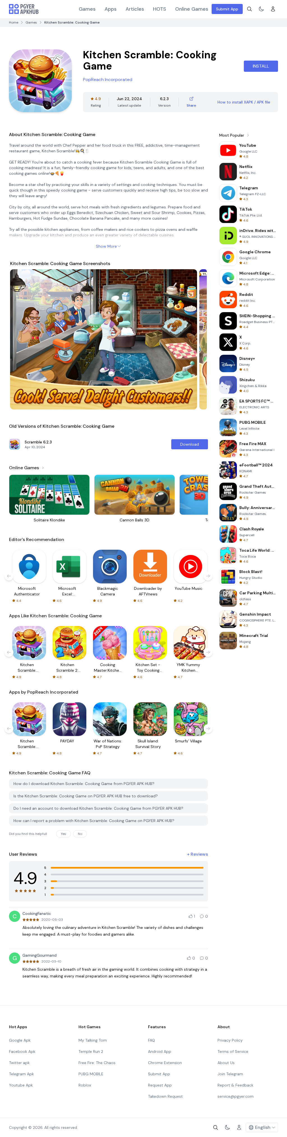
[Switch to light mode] (261, 9)
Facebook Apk (22, 1051)
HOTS (159, 9)
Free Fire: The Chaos (96, 1062)
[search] (249, 9)
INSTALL (261, 66)
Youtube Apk (21, 1085)
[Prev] (20, 339)
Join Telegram (230, 1073)
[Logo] (24, 9)
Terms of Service (232, 1051)
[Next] (197, 339)
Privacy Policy (230, 1040)
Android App (159, 1051)
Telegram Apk (21, 1073)
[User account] (273, 9)
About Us (226, 1062)
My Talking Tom (92, 1040)
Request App (160, 1085)
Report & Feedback (235, 1085)
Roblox (84, 1085)
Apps (111, 9)
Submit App (227, 8)
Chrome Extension (165, 1062)
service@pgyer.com (235, 1096)
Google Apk (20, 1040)
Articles (135, 9)
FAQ (151, 1040)
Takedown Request (165, 1096)
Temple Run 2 (90, 1051)
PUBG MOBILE (90, 1073)
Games (87, 9)
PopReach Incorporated (107, 79)
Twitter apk (19, 1062)
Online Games (191, 9)
